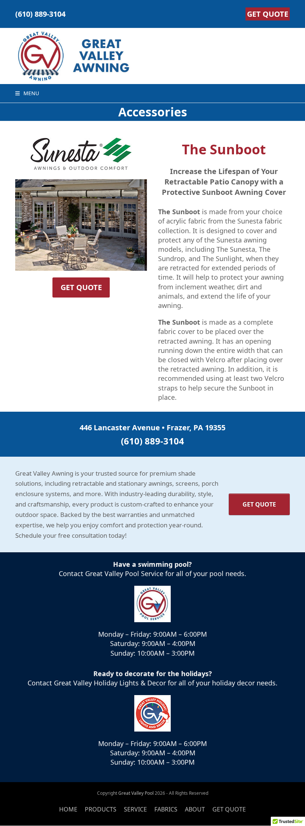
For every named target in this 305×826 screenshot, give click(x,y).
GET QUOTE (267, 14)
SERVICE (135, 809)
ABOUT (195, 809)
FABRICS (165, 809)
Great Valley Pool (136, 793)
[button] (27, 93)
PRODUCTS (100, 809)
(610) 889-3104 (40, 14)
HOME (68, 809)
